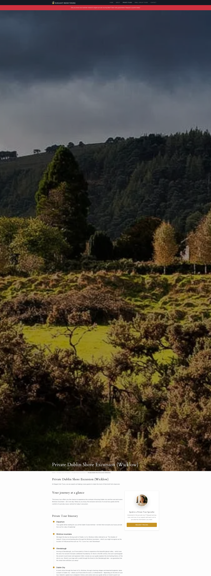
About (118, 2)
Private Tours (127, 2)
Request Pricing (142, 525)
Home (111, 2)
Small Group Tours (141, 2)
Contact (153, 2)
